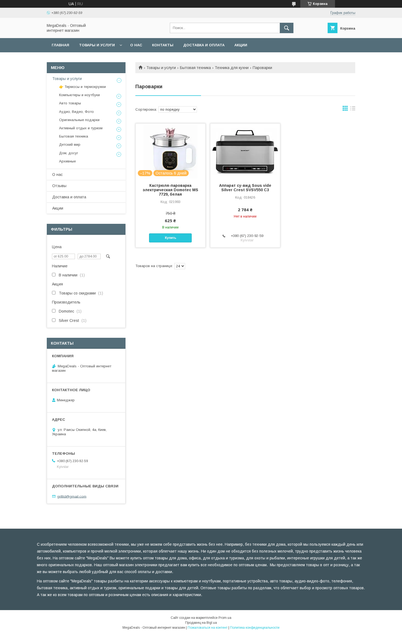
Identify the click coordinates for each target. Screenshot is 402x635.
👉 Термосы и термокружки (82, 87)
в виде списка (352, 109)
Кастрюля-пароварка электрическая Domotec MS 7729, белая (170, 189)
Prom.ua (225, 618)
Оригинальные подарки (79, 120)
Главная (60, 45)
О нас (136, 45)
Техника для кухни (232, 67)
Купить (170, 238)
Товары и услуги (97, 45)
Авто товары (70, 103)
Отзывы (59, 186)
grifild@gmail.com (71, 496)
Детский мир (69, 144)
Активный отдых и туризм (81, 128)
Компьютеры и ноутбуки (79, 95)
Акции (240, 45)
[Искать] (286, 28)
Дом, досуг (68, 153)
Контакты (162, 45)
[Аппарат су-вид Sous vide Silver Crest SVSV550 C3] (245, 151)
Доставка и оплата (204, 45)
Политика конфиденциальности (254, 628)
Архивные (67, 161)
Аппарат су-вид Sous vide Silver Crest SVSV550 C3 (245, 187)
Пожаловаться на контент (208, 628)
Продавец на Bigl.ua (201, 623)
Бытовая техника (195, 67)
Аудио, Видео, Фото (76, 112)
